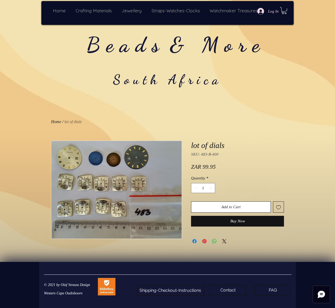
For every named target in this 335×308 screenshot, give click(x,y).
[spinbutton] (203, 188)
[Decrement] (195, 188)
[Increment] (211, 188)
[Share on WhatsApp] (214, 241)
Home (56, 121)
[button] (95, 10)
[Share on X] (224, 241)
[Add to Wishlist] (278, 207)
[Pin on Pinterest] (204, 241)
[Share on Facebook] (194, 241)
